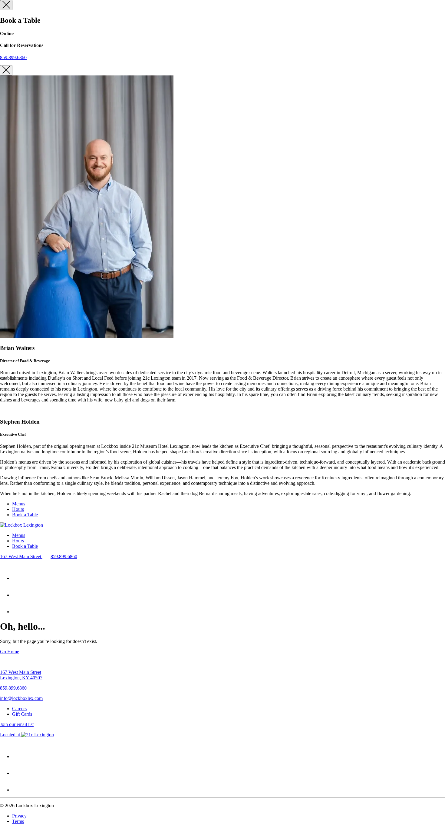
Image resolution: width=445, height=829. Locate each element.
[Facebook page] (20, 611)
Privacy (19, 815)
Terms (18, 821)
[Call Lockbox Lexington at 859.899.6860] (20, 578)
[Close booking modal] (6, 5)
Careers (19, 708)
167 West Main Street (21, 556)
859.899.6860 (13, 57)
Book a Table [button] (25, 514)
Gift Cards (22, 714)
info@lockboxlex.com (21, 698)
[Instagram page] (20, 595)
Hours (18, 509)
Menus (18, 503)
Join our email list (17, 724)
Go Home (9, 651)
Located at (27, 734)
